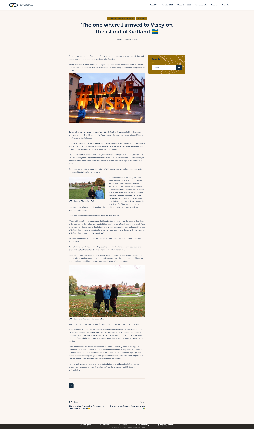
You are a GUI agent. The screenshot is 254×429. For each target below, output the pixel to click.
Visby (97, 143)
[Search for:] (167, 67)
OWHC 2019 (141, 18)
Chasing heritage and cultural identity (121, 18)
